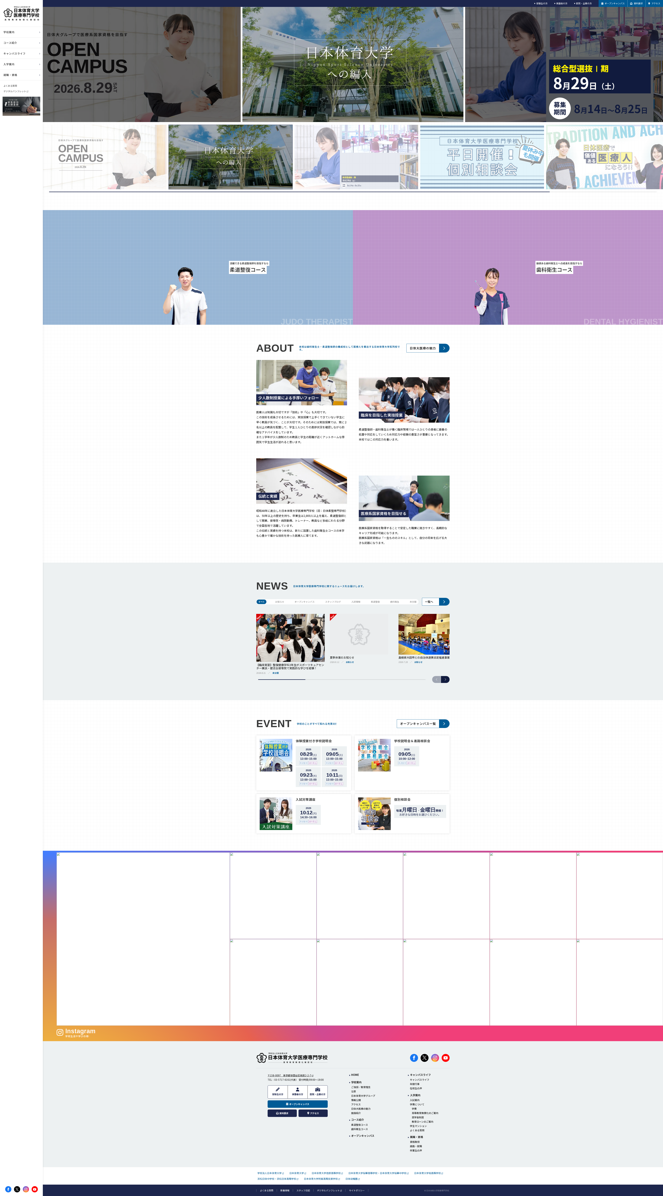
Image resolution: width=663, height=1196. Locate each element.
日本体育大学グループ (363, 1095)
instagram (26, 1189)
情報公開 (356, 1100)
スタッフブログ (333, 601)
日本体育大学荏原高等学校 (326, 1173)
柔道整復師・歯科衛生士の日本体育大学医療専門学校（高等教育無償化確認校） (21, 13)
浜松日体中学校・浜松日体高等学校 (276, 1178)
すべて (261, 601)
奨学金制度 (418, 1117)
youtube (35, 1189)
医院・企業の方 (584, 3)
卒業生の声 (416, 1150)
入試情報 (355, 601)
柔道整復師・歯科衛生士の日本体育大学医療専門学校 (292, 1058)
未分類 (413, 601)
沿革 (353, 1091)
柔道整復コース (359, 1124)
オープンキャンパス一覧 (418, 723)
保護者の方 (561, 3)
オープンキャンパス (305, 601)
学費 (414, 1108)
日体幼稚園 (351, 1178)
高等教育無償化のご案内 (425, 1113)
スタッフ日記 (303, 1190)
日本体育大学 (296, 1173)
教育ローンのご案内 (422, 1121)
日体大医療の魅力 (423, 348)
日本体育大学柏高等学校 (427, 1173)
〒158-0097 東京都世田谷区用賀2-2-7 (289, 1075)
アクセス (356, 1104)
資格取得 (415, 1141)
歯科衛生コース (359, 1129)
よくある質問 (10, 85)
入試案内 (415, 1100)
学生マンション (418, 1126)
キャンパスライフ (419, 1079)
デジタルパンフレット (14, 91)
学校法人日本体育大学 (269, 1173)
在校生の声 (416, 1088)
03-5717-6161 (282, 1079)
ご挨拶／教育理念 (361, 1087)
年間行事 (415, 1084)
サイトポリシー (357, 1190)
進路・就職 (416, 1146)
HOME (355, 1075)
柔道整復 (375, 601)
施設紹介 (356, 1113)
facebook (8, 1189)
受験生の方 (541, 3)
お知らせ (279, 601)
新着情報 (284, 1190)
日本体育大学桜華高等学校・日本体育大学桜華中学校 (377, 1173)
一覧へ (429, 602)
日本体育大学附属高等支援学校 (321, 1178)
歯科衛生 (394, 601)
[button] (445, 679)
